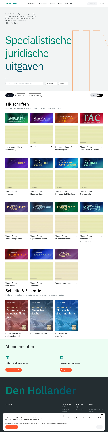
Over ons (92, 407)
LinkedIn (8, 404)
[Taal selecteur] (83, 4)
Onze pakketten (66, 370)
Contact (91, 411)
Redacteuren (66, 409)
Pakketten (79, 409)
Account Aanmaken (12, 427)
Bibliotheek (65, 407)
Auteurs (64, 411)
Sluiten (99, 427)
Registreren (92, 4)
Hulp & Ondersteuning (96, 409)
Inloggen (102, 4)
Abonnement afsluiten (13, 370)
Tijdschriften (80, 407)
